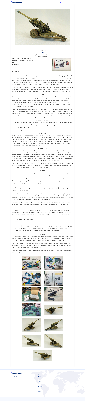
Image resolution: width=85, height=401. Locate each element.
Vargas (17, 70)
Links (39, 384)
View (22, 71)
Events (49, 2)
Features (39, 379)
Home (31, 2)
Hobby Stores (40, 393)
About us (39, 376)
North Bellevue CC (41, 386)
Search (67, 2)
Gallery (39, 381)
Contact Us (40, 389)
